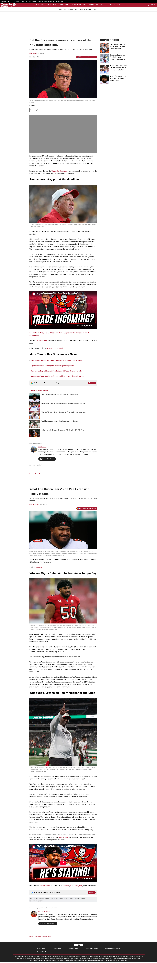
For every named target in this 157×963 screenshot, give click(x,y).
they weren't (38, 567)
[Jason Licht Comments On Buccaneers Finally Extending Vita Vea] (114, 69)
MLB (54, 5)
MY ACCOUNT (48, 1)
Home (60, 9)
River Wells (32, 53)
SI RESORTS (32, 1)
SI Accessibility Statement (112, 948)
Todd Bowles (63, 837)
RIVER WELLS (42, 447)
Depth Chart (87, 9)
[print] (40, 465)
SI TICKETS (24, 1)
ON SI (8, 1)
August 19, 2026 (59, 652)
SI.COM (3, 1)
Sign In (153, 5)
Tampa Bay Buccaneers (37, 110)
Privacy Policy (41, 948)
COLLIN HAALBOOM (44, 912)
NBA (50, 5)
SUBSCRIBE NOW (58, 1)
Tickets (95, 9)
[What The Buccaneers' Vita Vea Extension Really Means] (114, 79)
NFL (37, 5)
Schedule (70, 9)
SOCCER (44, 5)
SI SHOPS (40, 1)
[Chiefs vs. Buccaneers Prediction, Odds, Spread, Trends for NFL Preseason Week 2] (114, 58)
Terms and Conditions (92, 948)
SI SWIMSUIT (15, 1)
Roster (76, 9)
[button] (83, 5)
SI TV (118, 5)
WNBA (67, 5)
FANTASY (74, 5)
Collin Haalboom (34, 504)
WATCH (112, 5)
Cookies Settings (41, 951)
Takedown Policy (73, 948)
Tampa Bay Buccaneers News (43, 474)
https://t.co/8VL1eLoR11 (77, 649)
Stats (81, 9)
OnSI (65, 9)
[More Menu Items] (123, 5)
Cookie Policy (57, 948)
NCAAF (60, 5)
